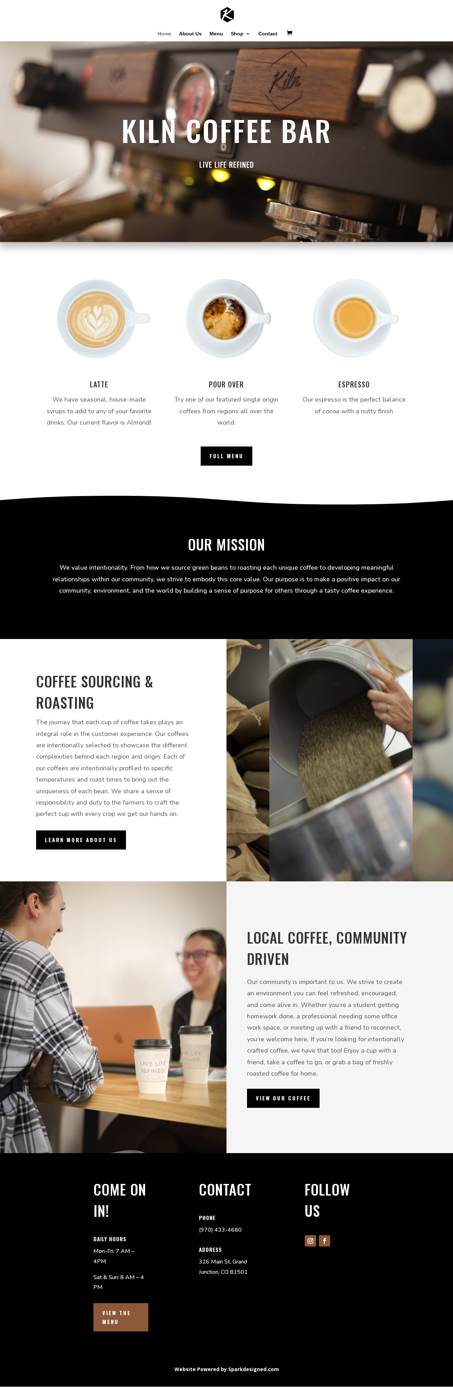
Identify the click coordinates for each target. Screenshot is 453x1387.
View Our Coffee (283, 1098)
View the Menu (116, 1317)
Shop (237, 33)
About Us (190, 33)
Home (164, 33)
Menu (216, 33)
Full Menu (226, 456)
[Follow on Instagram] (310, 1241)
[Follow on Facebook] (324, 1241)
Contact (267, 33)
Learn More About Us (81, 840)
